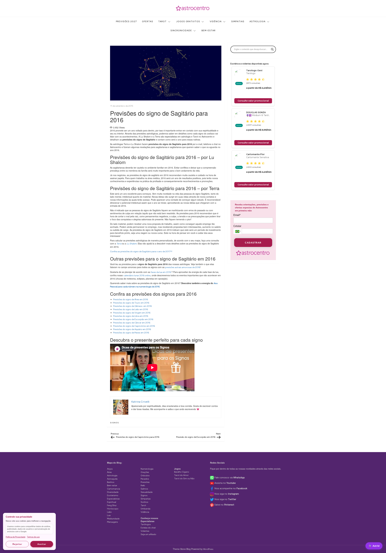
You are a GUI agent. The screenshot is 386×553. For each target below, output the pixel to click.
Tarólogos (146, 524)
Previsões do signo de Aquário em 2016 (132, 329)
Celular (237, 226)
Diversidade (112, 492)
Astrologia (258, 21)
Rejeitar (17, 544)
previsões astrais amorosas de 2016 (182, 267)
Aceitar (41, 544)
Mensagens (112, 522)
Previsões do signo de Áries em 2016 (130, 299)
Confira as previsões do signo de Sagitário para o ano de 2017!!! (141, 251)
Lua (109, 515)
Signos (114, 423)
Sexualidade (146, 492)
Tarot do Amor (181, 475)
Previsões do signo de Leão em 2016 (130, 309)
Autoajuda (112, 479)
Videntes (145, 531)
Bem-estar (209, 30)
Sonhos (144, 502)
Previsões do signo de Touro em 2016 (131, 303)
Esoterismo (112, 495)
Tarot (162, 21)
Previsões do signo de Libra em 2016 (130, 316)
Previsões (145, 482)
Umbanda (145, 508)
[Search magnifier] (272, 49)
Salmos (144, 489)
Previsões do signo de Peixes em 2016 (131, 332)
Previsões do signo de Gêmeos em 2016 (132, 306)
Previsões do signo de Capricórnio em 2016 (134, 326)
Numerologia (147, 469)
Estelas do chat (148, 527)
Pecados (145, 479)
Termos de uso (33, 537)
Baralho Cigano (181, 472)
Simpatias (237, 21)
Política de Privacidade (15, 537)
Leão (109, 512)
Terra (119, 243)
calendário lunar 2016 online (136, 275)
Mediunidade (113, 518)
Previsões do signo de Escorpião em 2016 (133, 319)
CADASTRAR (253, 242)
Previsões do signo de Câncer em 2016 (131, 322)
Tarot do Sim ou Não (184, 478)
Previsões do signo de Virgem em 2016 (131, 312)
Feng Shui (111, 505)
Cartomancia (113, 489)
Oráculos (145, 475)
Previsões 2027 (126, 21)
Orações (145, 472)
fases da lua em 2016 (161, 272)
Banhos (110, 482)
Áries (109, 472)
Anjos (110, 469)
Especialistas (113, 498)
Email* (236, 215)
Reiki (143, 485)
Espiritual (111, 502)
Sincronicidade (181, 30)
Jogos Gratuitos (188, 21)
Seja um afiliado (148, 534)
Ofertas (147, 21)
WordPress (208, 549)
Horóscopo (112, 508)
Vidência (216, 21)
